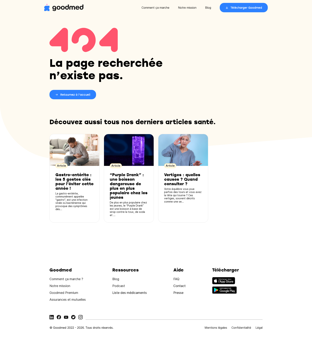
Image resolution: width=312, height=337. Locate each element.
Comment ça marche (155, 7)
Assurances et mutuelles (67, 299)
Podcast (118, 286)
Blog (208, 7)
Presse (178, 293)
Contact (179, 286)
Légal (259, 327)
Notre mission (187, 7)
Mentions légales (216, 327)
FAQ (176, 279)
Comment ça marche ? (66, 279)
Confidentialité (241, 327)
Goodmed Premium (63, 293)
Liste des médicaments (129, 293)
